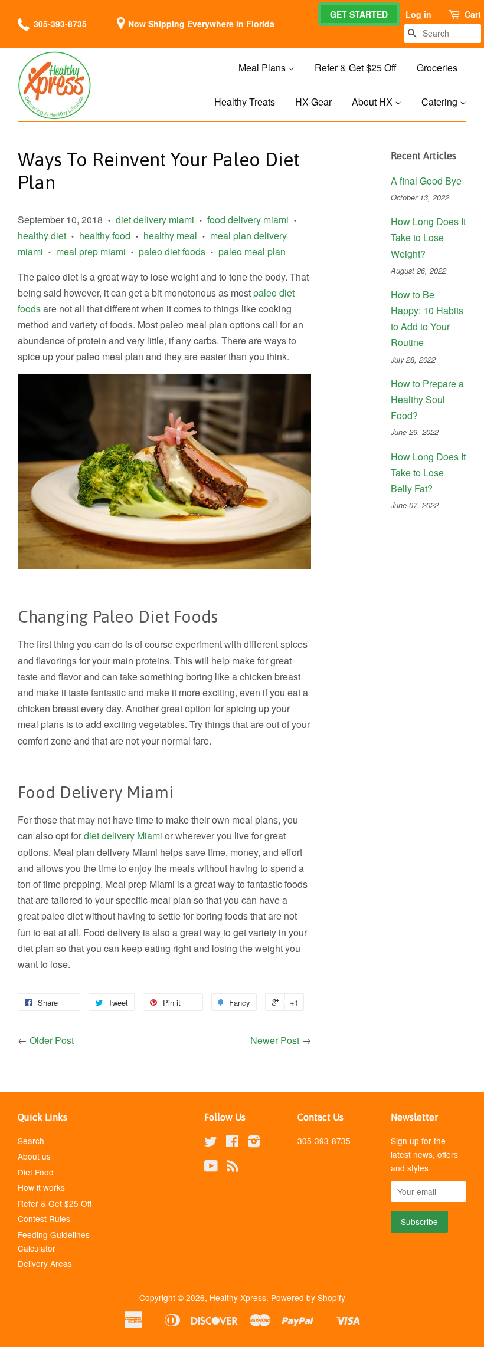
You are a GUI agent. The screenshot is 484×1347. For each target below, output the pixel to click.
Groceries (437, 67)
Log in (418, 14)
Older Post (52, 1040)
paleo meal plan (252, 251)
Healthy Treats (244, 101)
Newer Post (274, 1040)
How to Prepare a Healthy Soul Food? (427, 399)
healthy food (104, 235)
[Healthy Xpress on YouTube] (211, 1168)
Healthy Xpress (238, 1297)
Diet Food (36, 1172)
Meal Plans (263, 67)
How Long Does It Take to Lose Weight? (428, 237)
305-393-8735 (60, 23)
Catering (440, 101)
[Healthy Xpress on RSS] (232, 1168)
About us (34, 1156)
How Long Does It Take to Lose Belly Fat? (428, 472)
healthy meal (170, 235)
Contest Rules (44, 1218)
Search (31, 1141)
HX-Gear (313, 101)
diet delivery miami (155, 219)
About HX (373, 101)
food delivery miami (248, 219)
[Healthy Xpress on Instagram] (253, 1143)
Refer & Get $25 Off (356, 67)
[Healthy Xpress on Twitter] (210, 1143)
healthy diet (42, 235)
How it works (41, 1187)
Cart (473, 14)
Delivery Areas (45, 1263)
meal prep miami (91, 251)
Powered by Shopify (308, 1297)
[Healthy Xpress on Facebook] (232, 1143)
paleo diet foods (172, 251)
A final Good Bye (426, 180)
